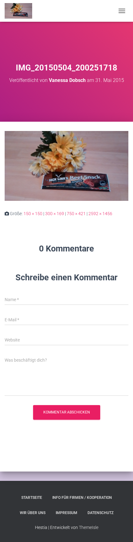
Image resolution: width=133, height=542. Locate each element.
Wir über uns (32, 513)
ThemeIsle (88, 527)
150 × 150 (33, 213)
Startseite (31, 497)
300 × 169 (54, 213)
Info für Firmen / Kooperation (82, 497)
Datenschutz (101, 513)
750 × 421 (76, 213)
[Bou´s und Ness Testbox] (21, 11)
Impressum (66, 513)
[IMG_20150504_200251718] (66, 165)
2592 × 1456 (100, 213)
